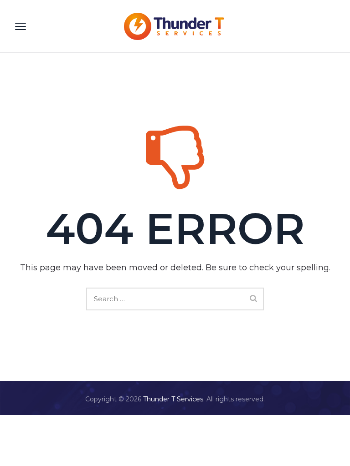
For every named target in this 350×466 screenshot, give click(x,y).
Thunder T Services (173, 399)
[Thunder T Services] (173, 26)
